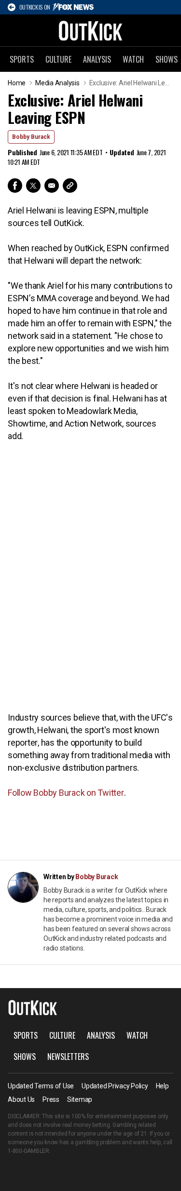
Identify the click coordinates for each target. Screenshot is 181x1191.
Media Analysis (57, 83)
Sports (22, 59)
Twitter (33, 185)
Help (162, 1086)
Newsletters (68, 1056)
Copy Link (70, 185)
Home (17, 83)
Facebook (15, 185)
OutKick (91, 30)
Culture (58, 59)
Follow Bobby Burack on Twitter (66, 793)
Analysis (97, 59)
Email (51, 185)
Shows (25, 1056)
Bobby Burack (31, 137)
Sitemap (79, 1099)
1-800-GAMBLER (28, 1151)
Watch (133, 59)
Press (50, 1099)
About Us (21, 1099)
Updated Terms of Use (41, 1086)
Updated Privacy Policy (115, 1086)
